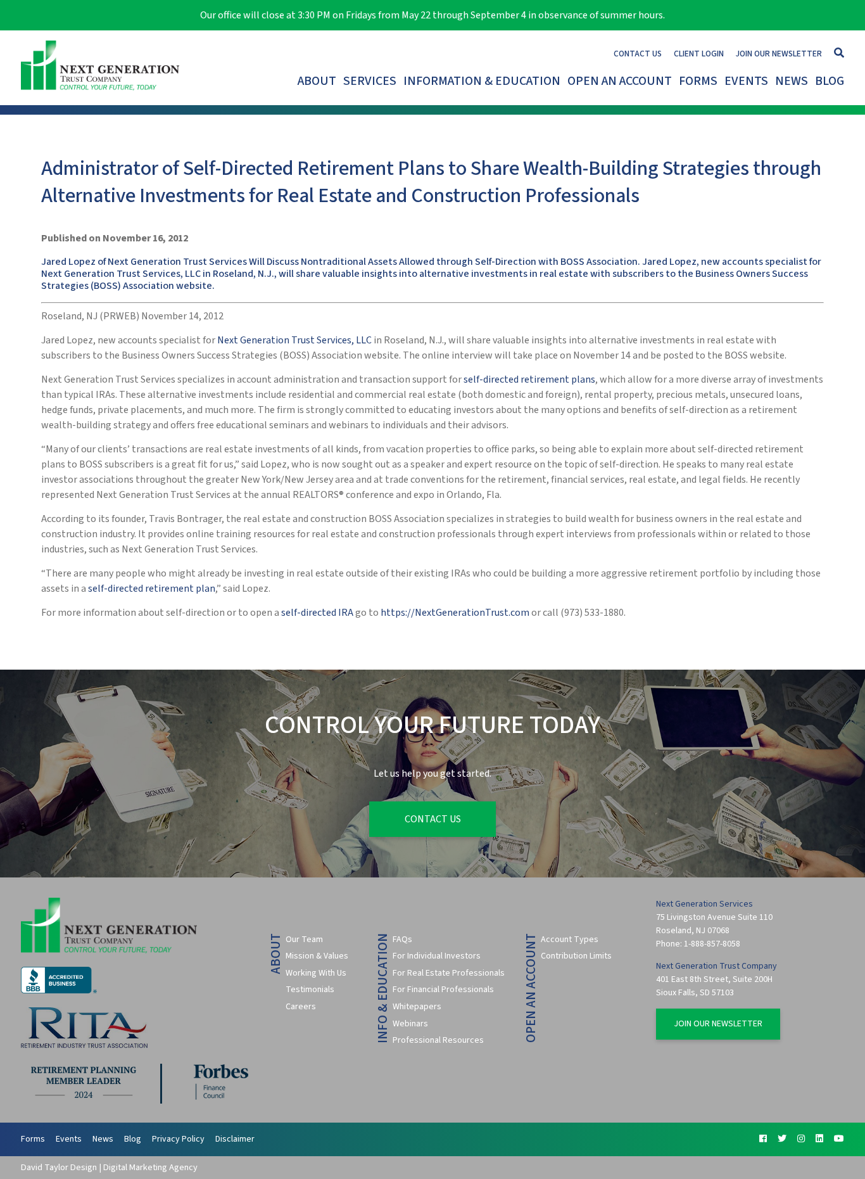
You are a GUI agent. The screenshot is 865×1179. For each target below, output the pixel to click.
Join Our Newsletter (779, 54)
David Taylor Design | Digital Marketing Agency (109, 1167)
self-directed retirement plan (151, 589)
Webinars (410, 1023)
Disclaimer (235, 1139)
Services (369, 81)
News (791, 81)
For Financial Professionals (443, 989)
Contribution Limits (576, 956)
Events (746, 81)
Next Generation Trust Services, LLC (294, 340)
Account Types (569, 939)
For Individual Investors (437, 956)
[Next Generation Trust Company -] (103, 68)
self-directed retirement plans (529, 379)
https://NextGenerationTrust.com (455, 613)
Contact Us (638, 54)
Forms (698, 81)
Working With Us (316, 973)
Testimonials (310, 989)
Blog (829, 81)
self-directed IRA (317, 613)
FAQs (402, 939)
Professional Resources (438, 1040)
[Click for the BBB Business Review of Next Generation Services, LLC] (59, 991)
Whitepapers (417, 1006)
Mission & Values (317, 956)
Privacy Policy (178, 1139)
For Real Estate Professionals (449, 973)
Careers (301, 1006)
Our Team (304, 939)
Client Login (699, 54)
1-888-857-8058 (712, 944)
